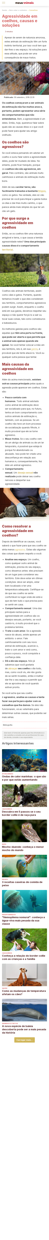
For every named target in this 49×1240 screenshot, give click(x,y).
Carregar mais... (24, 1040)
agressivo (20, 549)
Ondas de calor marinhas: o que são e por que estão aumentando (24, 778)
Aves (4, 844)
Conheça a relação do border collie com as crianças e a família (23, 957)
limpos (42, 191)
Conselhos (33, 10)
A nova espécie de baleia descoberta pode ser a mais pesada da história (24, 1029)
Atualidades (7, 774)
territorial (7, 249)
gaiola (34, 349)
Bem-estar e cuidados (18, 10)
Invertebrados (9, 915)
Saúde (4, 10)
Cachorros (7, 809)
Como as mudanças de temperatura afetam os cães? (24, 992)
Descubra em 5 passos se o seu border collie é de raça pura (21, 813)
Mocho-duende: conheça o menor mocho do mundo (23, 848)
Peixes (5, 879)
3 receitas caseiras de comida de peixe (22, 884)
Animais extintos (10, 1023)
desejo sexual (25, 472)
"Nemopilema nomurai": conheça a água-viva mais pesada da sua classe (23, 920)
